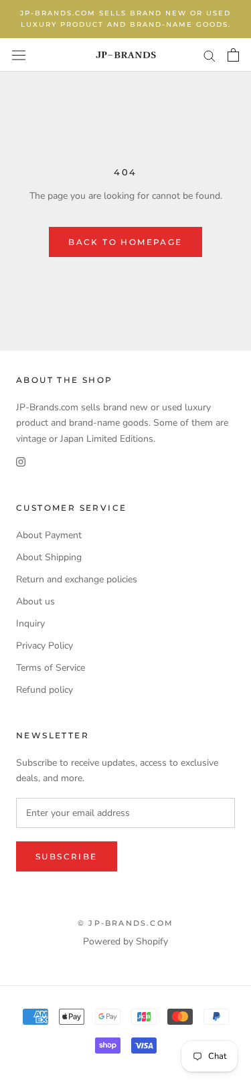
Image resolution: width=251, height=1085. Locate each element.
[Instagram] (20, 461)
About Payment (49, 535)
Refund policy (44, 689)
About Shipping (49, 557)
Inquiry (30, 623)
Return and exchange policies (76, 579)
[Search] (209, 55)
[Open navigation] (18, 55)
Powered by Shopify (125, 941)
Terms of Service (50, 667)
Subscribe (66, 856)
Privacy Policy (44, 645)
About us (35, 601)
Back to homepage (125, 242)
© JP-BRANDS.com (125, 923)
